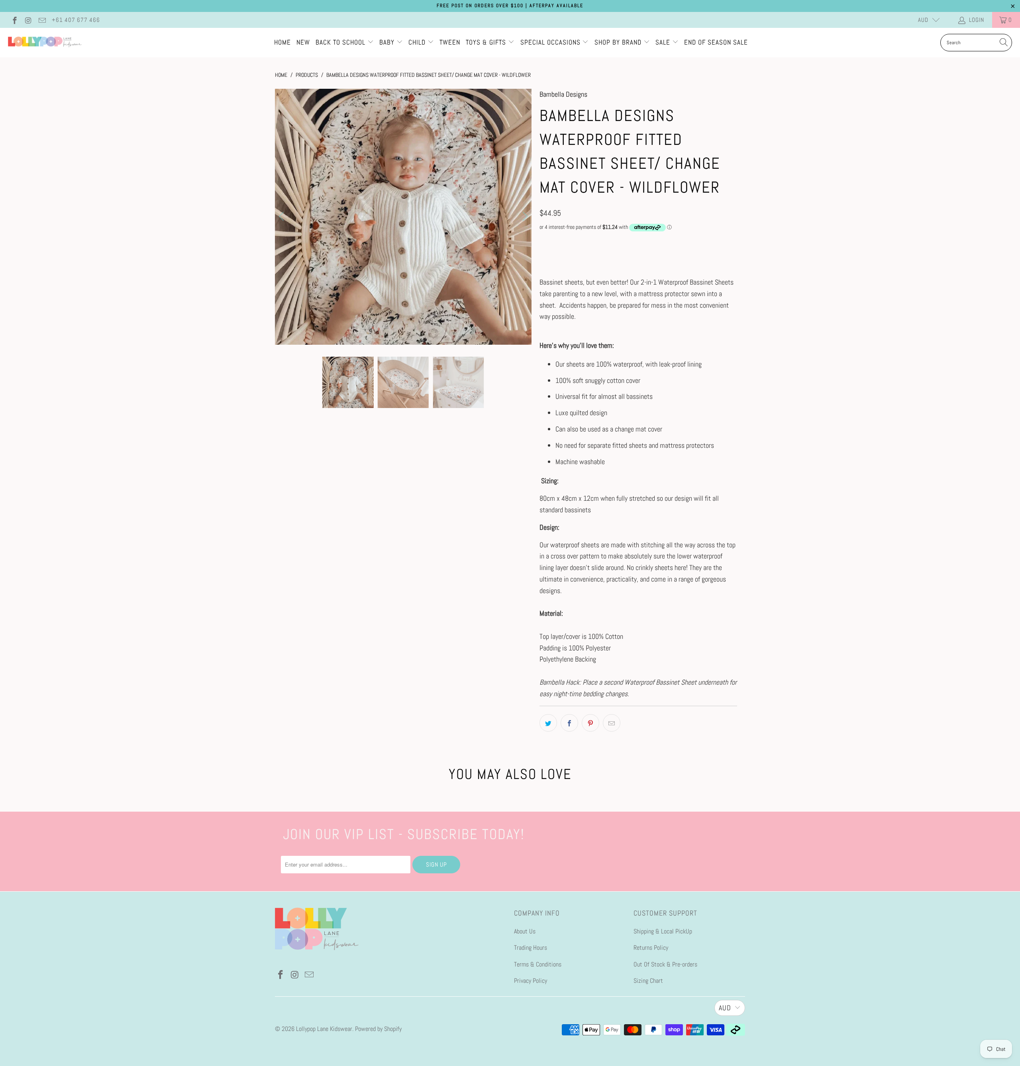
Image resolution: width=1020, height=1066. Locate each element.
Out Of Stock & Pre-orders (665, 964)
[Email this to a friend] (611, 723)
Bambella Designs (563, 94)
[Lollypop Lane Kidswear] (45, 43)
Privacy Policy (530, 980)
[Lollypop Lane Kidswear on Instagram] (28, 19)
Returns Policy (651, 947)
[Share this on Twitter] (548, 723)
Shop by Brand (617, 42)
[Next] (524, 217)
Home (282, 42)
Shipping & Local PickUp (663, 931)
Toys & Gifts (487, 42)
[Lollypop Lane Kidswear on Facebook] (14, 19)
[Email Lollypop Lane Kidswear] (41, 19)
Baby (387, 42)
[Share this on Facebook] (569, 723)
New (303, 42)
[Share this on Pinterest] (590, 723)
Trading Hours (530, 947)
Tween (449, 42)
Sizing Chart (648, 980)
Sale (663, 42)
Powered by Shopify (378, 1029)
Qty (543, 242)
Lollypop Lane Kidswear (324, 1029)
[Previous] (282, 217)
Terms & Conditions (537, 964)
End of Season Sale (716, 42)
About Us (525, 931)
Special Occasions (550, 42)
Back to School (341, 42)
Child (418, 42)
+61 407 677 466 (76, 19)
